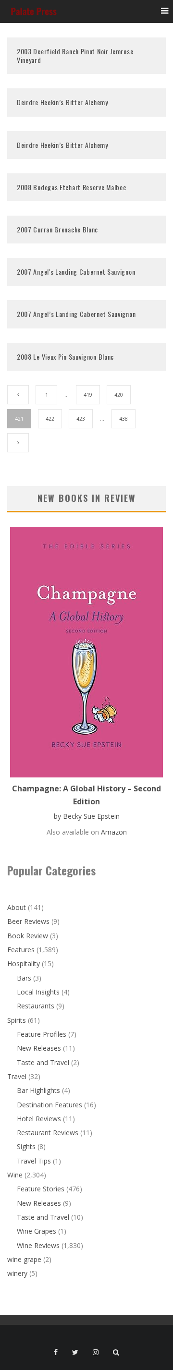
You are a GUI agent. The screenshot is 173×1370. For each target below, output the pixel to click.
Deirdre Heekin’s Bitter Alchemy (62, 102)
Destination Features (49, 1104)
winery (17, 1273)
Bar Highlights (38, 1090)
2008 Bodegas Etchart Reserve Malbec (71, 187)
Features (21, 949)
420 (118, 394)
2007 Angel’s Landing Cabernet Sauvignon (76, 314)
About (16, 907)
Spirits (16, 1020)
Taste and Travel (43, 1062)
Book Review (27, 935)
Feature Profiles (41, 1034)
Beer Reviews (28, 921)
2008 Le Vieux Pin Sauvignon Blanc (65, 357)
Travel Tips (34, 1160)
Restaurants (35, 1005)
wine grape (24, 1259)
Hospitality (23, 963)
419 (88, 394)
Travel (16, 1076)
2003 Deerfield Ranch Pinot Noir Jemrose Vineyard (75, 55)
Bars (24, 977)
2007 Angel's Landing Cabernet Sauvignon (76, 272)
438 (123, 418)
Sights (26, 1146)
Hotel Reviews (39, 1118)
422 (50, 418)
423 (80, 418)
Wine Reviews (38, 1245)
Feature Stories (40, 1188)
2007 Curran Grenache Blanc (57, 229)
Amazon (114, 832)
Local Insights (38, 991)
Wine (15, 1174)
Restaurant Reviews (47, 1132)
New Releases (39, 1048)
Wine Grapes (36, 1231)
